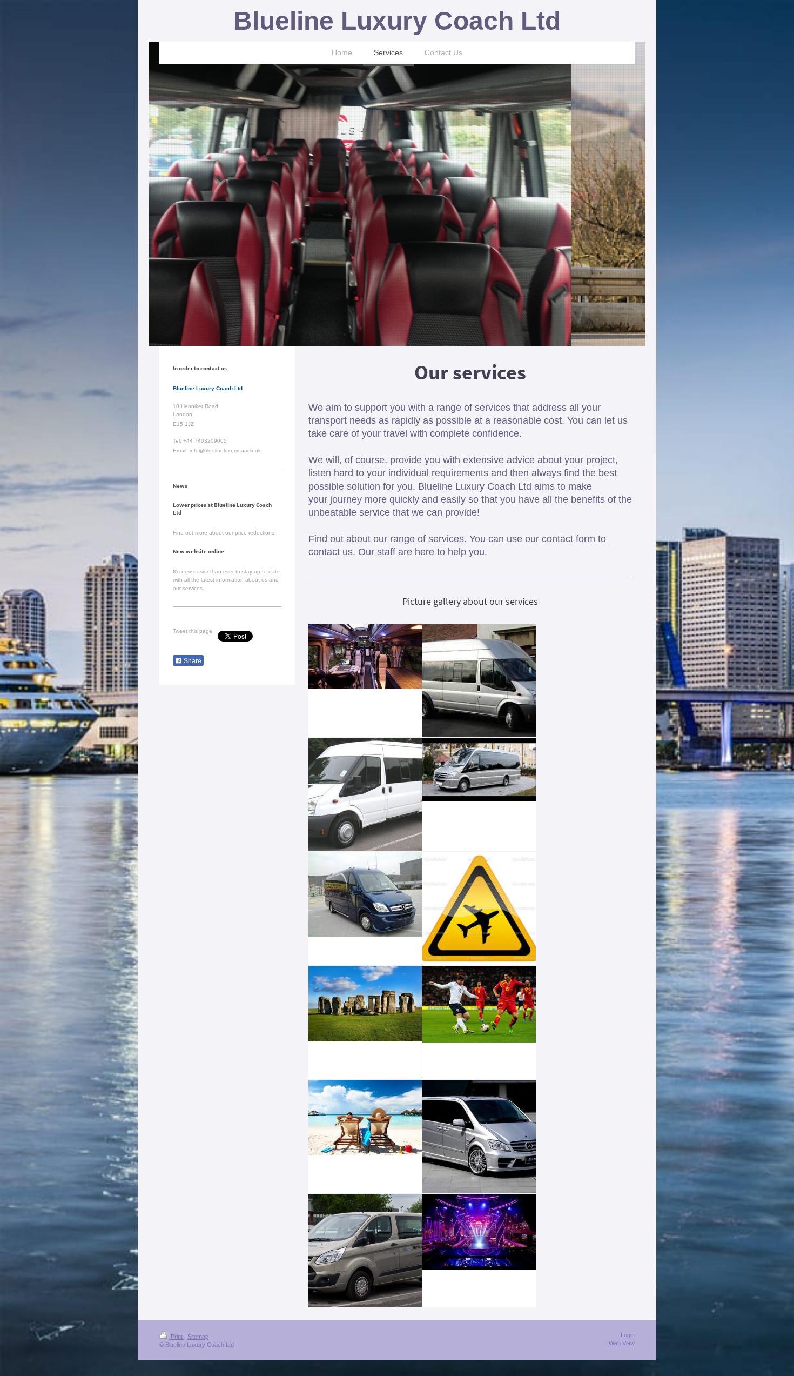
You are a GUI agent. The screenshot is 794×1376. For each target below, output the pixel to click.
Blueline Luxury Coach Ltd (397, 20)
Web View (622, 1343)
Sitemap (197, 1336)
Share (191, 661)
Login (628, 1335)
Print (176, 1336)
